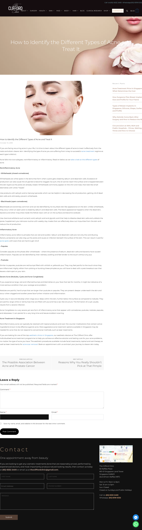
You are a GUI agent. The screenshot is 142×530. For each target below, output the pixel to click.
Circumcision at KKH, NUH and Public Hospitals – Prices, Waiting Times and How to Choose (127, 128)
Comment (5, 389)
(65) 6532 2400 (116, 3)
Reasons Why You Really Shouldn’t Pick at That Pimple (80, 364)
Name (3, 412)
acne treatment (87, 151)
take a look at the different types (84, 160)
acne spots (4, 241)
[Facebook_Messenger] (136, 517)
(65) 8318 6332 (136, 3)
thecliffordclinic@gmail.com (44, 470)
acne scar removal (30, 344)
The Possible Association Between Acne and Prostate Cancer (23, 364)
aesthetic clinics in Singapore (41, 335)
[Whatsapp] (136, 524)
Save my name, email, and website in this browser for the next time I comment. (34, 424)
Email (55, 412)
